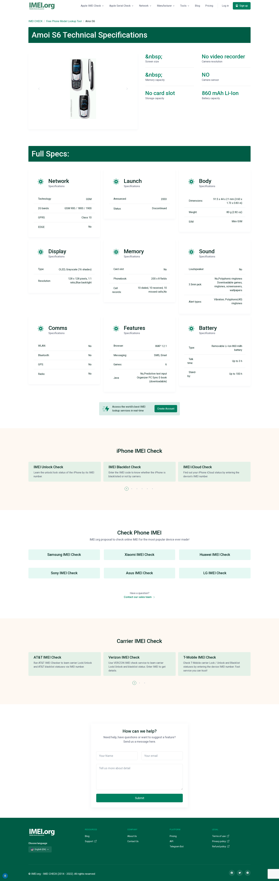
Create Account (165, 408)
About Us (132, 836)
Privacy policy (219, 841)
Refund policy (219, 846)
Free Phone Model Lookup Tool (64, 21)
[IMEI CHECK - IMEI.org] (42, 6)
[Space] (42, 832)
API (171, 841)
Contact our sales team (138, 597)
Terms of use (219, 836)
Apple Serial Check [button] (120, 5)
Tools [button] (183, 5)
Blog (197, 5)
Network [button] (144, 5)
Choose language (37, 843)
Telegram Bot (177, 846)
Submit (139, 798)
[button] (127, 489)
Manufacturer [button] (164, 5)
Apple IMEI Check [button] (91, 5)
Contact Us (133, 841)
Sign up (243, 5)
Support (89, 841)
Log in (225, 5)
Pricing (209, 5)
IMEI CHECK (35, 21)
